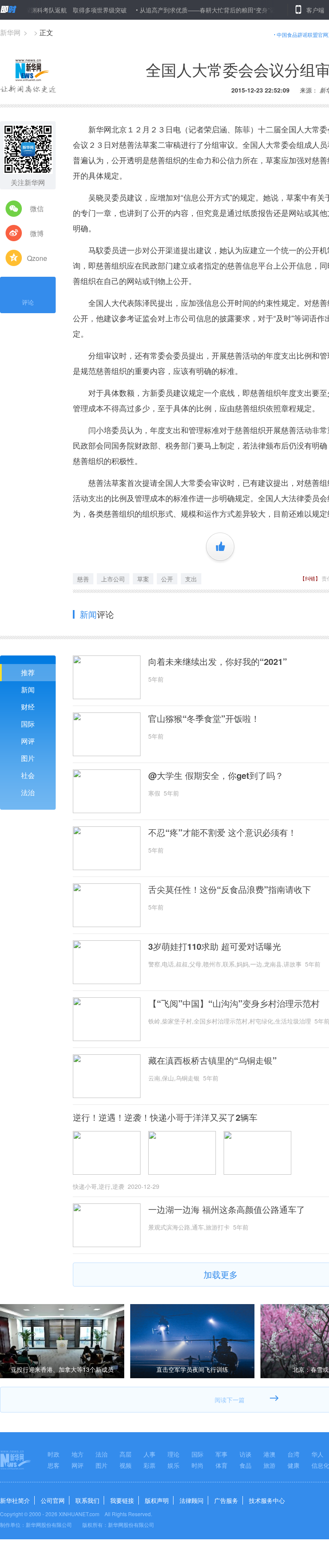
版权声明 (157, 1500)
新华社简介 (15, 1500)
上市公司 (113, 579)
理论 (173, 1454)
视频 (126, 1465)
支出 (191, 579)
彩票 (150, 1465)
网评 (28, 741)
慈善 (83, 579)
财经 (28, 707)
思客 (54, 1465)
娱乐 (173, 1465)
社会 (28, 775)
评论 (28, 302)
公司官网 (53, 1500)
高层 (126, 1454)
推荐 (28, 672)
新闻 (28, 689)
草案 (143, 579)
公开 (167, 579)
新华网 (10, 32)
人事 (150, 1454)
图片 (28, 758)
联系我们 (87, 1500)
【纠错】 (310, 578)
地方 (78, 1454)
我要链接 (122, 1500)
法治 (28, 792)
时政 (54, 1454)
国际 (28, 724)
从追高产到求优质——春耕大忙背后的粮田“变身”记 (187, 10)
